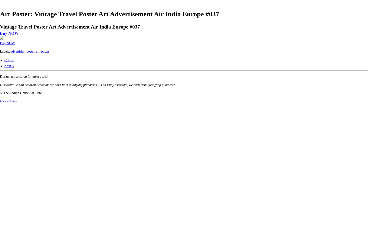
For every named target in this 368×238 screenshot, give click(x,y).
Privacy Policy (8, 101)
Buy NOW (9, 33)
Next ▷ (9, 66)
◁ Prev (9, 60)
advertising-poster (22, 51)
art (37, 51)
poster (45, 51)
